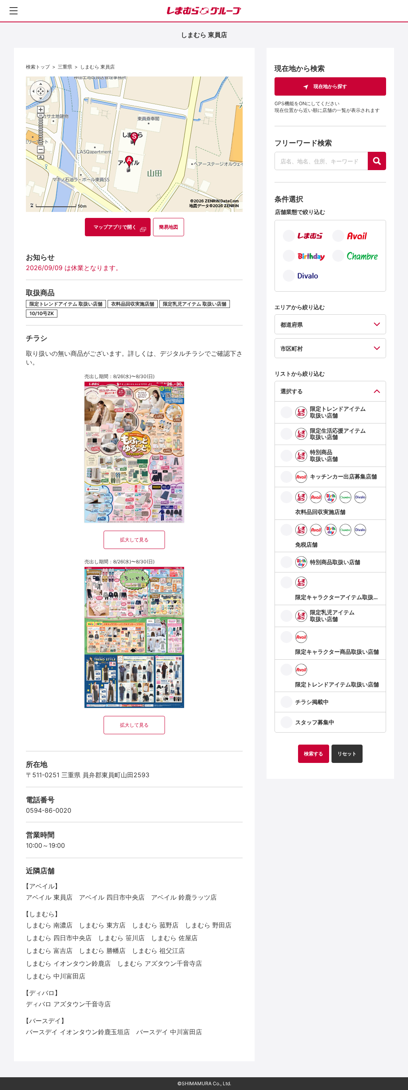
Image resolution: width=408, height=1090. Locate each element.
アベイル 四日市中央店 (112, 897)
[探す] (377, 161)
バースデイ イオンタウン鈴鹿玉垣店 (78, 1032)
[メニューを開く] (13, 11)
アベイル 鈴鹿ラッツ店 (184, 897)
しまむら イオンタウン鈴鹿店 (68, 963)
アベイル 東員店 (49, 897)
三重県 (65, 67)
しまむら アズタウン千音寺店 (159, 963)
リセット (347, 754)
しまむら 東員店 (97, 67)
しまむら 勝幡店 (102, 951)
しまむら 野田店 (208, 925)
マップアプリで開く (115, 227)
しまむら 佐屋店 (174, 938)
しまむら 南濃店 (49, 925)
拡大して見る (134, 540)
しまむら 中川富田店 (55, 976)
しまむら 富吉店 (49, 951)
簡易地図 (168, 227)
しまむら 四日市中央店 (59, 938)
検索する (313, 754)
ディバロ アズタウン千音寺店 (68, 1004)
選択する (291, 391)
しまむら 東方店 (102, 925)
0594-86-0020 (48, 810)
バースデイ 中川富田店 (169, 1032)
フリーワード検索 (303, 143)
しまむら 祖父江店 (158, 951)
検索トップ (38, 67)
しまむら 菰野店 (155, 925)
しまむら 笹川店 (121, 938)
